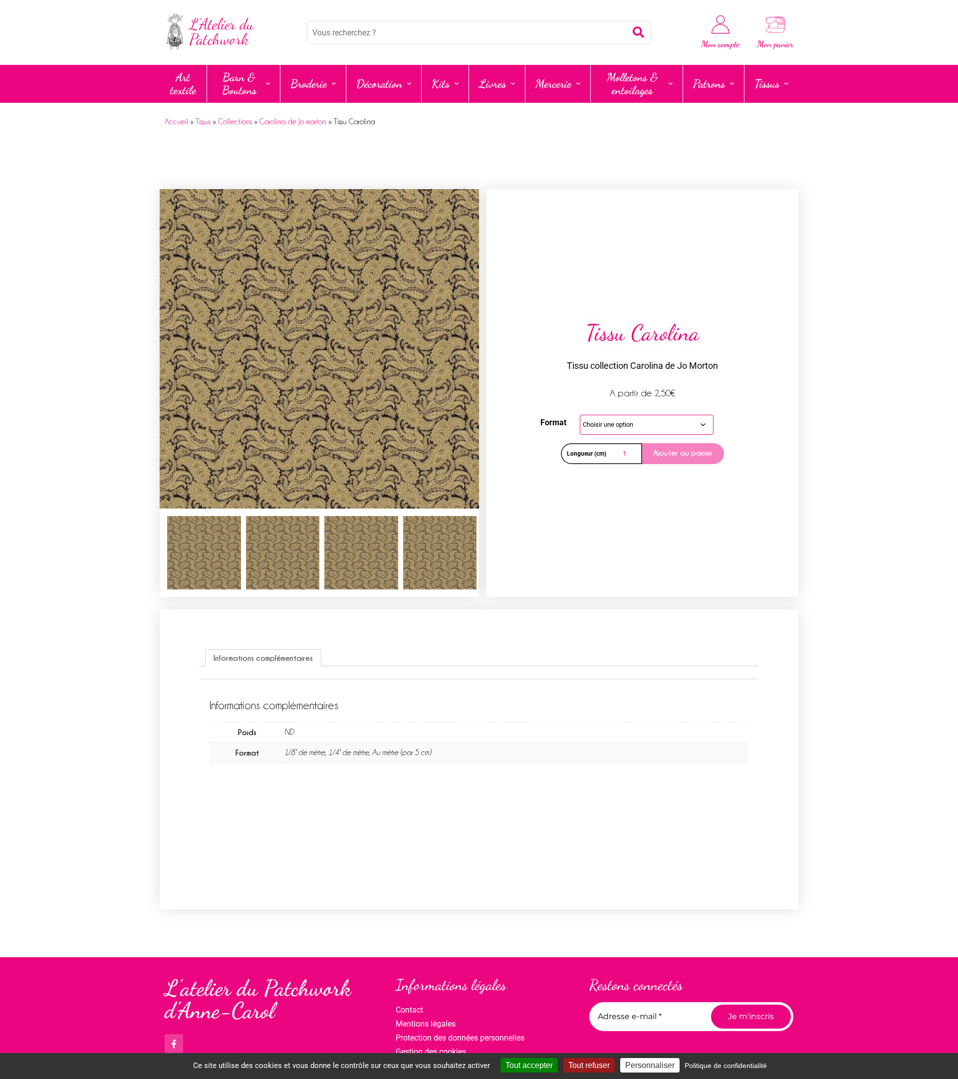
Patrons (709, 83)
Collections (235, 122)
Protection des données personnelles (460, 1038)
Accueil (176, 122)
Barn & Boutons (239, 83)
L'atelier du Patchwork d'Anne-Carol (258, 999)
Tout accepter (529, 1065)
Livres (492, 83)
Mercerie (553, 83)
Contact (409, 1010)
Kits (441, 83)
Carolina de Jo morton (292, 122)
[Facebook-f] (174, 1043)
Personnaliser (650, 1065)
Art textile (183, 83)
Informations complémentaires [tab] (263, 658)
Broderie (308, 83)
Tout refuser (589, 1065)
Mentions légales (426, 1024)
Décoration (379, 83)
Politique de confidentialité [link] (726, 1066)
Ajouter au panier (683, 453)
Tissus (766, 83)
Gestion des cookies (431, 1052)
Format (553, 422)
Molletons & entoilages (632, 83)
